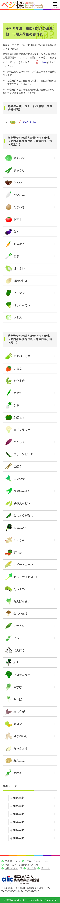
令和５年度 (17, 830)
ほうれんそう (22, 305)
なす (16, 231)
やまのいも (20, 736)
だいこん (19, 194)
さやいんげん (22, 490)
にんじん (19, 243)
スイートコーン (23, 564)
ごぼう (18, 466)
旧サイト (45, 868)
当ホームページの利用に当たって (22, 865)
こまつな (19, 478)
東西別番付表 (29, 122)
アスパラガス (22, 356)
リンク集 (31, 868)
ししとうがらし (23, 515)
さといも (19, 182)
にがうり (19, 625)
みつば (18, 699)
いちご (18, 368)
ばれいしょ (20, 280)
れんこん (19, 760)
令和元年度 (17, 797)
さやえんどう (22, 503)
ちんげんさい (22, 601)
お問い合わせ (11, 868)
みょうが (19, 711)
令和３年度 (17, 814)
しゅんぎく (20, 527)
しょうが (19, 540)
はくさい (19, 268)
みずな (18, 687)
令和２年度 (17, 805)
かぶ (16, 405)
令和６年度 (17, 838)
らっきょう (20, 748)
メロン (18, 723)
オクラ (18, 392)
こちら (42, 62)
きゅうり (19, 170)
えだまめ (19, 380)
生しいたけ (20, 613)
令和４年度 (17, 822)
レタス (18, 317)
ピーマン (19, 292)
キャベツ (19, 158)
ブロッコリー (22, 674)
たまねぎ (19, 207)
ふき (16, 662)
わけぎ (18, 772)
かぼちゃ (19, 417)
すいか (18, 552)
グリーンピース (23, 454)
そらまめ (19, 589)
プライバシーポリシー (37, 861)
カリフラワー (22, 429)
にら (16, 638)
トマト (18, 219)
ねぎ (16, 256)
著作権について (13, 861)
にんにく (19, 650)
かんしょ (19, 441)
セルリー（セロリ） (26, 576)
